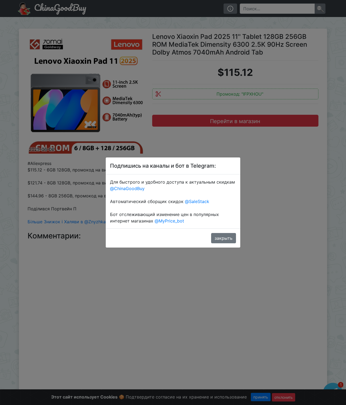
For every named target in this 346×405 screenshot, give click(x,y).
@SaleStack (197, 201)
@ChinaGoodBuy (127, 188)
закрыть (223, 238)
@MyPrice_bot (169, 221)
